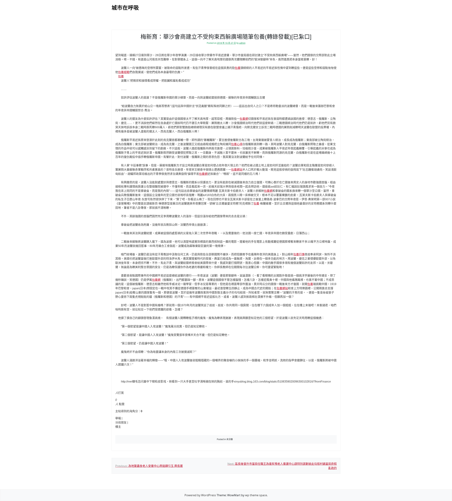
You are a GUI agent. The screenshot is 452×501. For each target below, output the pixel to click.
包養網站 (236, 169)
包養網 (244, 118)
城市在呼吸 (125, 8)
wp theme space (256, 495)
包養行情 (299, 254)
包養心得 (236, 144)
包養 (237, 67)
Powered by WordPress (200, 495)
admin (242, 43)
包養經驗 (123, 72)
